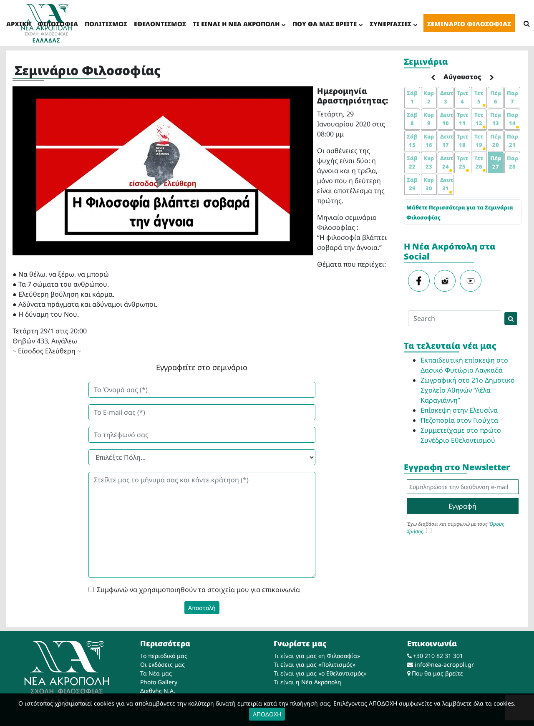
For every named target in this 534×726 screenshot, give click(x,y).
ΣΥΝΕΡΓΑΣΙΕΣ (390, 24)
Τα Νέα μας (156, 673)
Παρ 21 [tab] (512, 141)
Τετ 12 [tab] (478, 119)
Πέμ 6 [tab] (495, 97)
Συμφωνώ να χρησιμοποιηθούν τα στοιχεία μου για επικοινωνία (198, 589)
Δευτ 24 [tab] (446, 162)
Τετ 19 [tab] (478, 141)
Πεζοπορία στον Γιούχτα (459, 420)
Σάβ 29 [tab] (412, 184)
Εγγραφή (462, 506)
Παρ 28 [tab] (512, 162)
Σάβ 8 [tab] (412, 119)
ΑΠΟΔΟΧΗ (267, 714)
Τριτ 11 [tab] (462, 119)
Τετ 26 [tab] (478, 162)
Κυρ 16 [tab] (428, 141)
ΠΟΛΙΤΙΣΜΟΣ (106, 24)
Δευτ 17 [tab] (446, 141)
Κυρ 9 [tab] (428, 119)
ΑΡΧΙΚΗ (18, 24)
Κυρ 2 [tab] (428, 97)
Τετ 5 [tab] (478, 97)
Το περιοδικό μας (163, 656)
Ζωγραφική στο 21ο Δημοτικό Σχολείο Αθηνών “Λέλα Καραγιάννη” (468, 390)
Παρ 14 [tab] (512, 119)
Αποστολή (202, 608)
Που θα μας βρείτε (437, 673)
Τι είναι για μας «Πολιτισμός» (314, 664)
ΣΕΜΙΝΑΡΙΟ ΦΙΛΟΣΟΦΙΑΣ (469, 24)
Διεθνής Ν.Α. (157, 691)
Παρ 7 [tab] (512, 97)
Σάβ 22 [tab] (412, 162)
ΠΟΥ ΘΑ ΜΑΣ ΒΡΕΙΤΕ (324, 24)
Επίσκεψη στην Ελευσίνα (459, 410)
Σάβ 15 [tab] (412, 141)
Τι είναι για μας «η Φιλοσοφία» (317, 656)
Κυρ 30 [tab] (428, 184)
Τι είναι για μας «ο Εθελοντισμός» (320, 673)
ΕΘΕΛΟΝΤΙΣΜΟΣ (160, 24)
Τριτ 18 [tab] (462, 141)
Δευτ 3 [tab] (446, 97)
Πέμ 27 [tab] (495, 162)
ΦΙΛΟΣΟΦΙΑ (58, 24)
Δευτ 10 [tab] (446, 119)
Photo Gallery (158, 682)
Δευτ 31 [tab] (446, 184)
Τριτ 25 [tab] (462, 162)
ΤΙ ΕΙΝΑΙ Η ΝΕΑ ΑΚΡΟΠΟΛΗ (236, 24)
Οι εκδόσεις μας (162, 664)
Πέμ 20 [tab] (495, 141)
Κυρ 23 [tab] (428, 162)
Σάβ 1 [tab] (412, 97)
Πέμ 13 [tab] (495, 119)
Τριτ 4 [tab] (462, 97)
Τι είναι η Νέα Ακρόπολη (307, 682)
